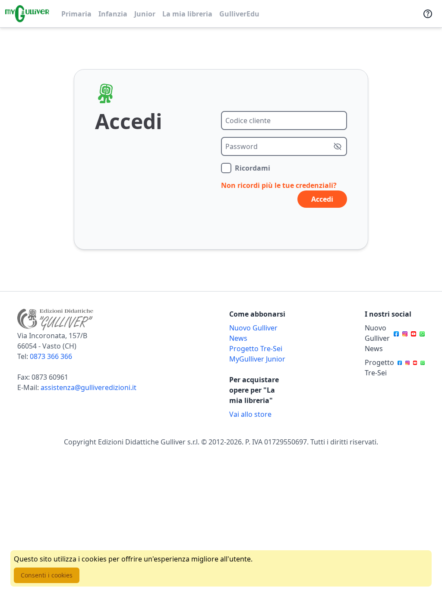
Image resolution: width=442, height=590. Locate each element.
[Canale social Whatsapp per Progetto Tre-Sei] (422, 367)
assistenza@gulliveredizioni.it (88, 387)
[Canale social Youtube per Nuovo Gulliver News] (413, 338)
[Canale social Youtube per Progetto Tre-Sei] (415, 367)
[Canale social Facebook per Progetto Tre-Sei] (400, 367)
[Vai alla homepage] (27, 13)
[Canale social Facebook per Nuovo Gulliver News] (396, 338)
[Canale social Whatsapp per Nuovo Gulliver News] (422, 338)
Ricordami (252, 168)
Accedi (322, 199)
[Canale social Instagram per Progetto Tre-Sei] (407, 367)
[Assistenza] (428, 14)
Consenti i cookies (47, 575)
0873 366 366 (51, 356)
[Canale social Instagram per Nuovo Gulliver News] (404, 338)
